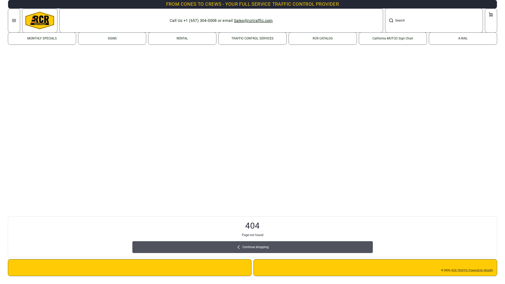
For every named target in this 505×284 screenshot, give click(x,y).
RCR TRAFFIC (460, 270)
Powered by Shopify (481, 270)
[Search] (389, 20)
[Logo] (39, 20)
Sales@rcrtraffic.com (253, 20)
